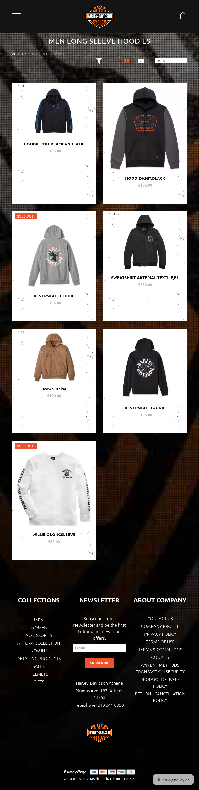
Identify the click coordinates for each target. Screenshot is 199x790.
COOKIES (160, 657)
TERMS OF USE (160, 641)
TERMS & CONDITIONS (160, 649)
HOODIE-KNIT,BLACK (145, 178)
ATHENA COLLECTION (38, 643)
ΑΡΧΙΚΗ (17, 54)
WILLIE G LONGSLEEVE (54, 534)
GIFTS (38, 681)
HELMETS (39, 674)
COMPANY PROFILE (160, 626)
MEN (38, 619)
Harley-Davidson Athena (99, 683)
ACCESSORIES (38, 635)
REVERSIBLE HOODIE (54, 295)
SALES (39, 666)
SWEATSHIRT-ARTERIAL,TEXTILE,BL (145, 277)
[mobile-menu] (17, 16)
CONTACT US (160, 618)
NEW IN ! (38, 650)
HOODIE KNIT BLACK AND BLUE (54, 143)
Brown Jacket (53, 388)
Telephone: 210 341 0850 (99, 705)
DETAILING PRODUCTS (39, 658)
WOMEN (38, 627)
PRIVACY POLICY (160, 634)
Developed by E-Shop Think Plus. (112, 778)
